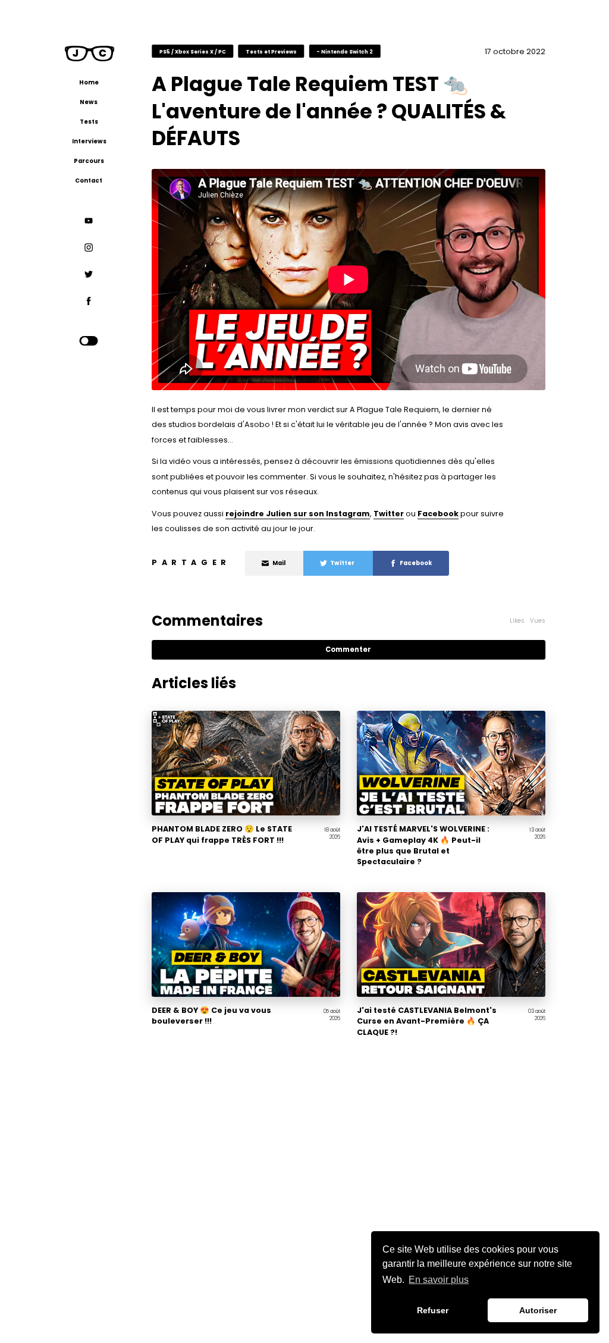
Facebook (438, 514)
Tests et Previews (271, 51)
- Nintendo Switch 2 (344, 51)
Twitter (388, 514)
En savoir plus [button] (439, 1280)
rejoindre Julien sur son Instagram (297, 514)
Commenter (348, 649)
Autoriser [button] (538, 1310)
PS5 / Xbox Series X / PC (192, 51)
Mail (279, 563)
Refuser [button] (432, 1310)
